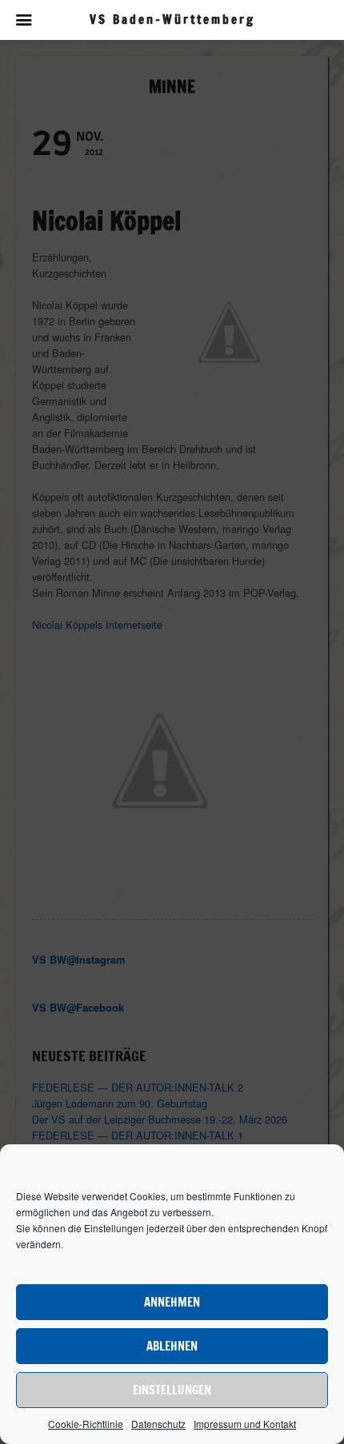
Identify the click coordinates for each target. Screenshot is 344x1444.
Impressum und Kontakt (245, 1423)
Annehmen (172, 1302)
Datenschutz (158, 1423)
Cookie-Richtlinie (85, 1423)
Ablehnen (172, 1346)
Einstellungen (172, 1390)
